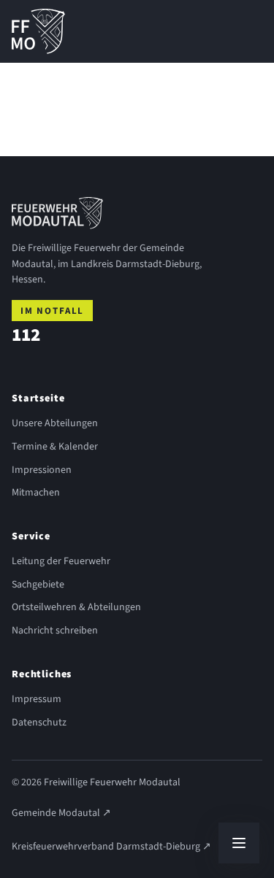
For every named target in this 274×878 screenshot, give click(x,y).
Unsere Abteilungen (55, 423)
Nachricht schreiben (55, 630)
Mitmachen (36, 492)
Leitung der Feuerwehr (61, 561)
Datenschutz (39, 722)
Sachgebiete (38, 584)
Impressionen (42, 470)
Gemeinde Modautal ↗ (61, 813)
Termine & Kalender (55, 446)
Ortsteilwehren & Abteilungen (76, 607)
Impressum (36, 699)
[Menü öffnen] (238, 843)
